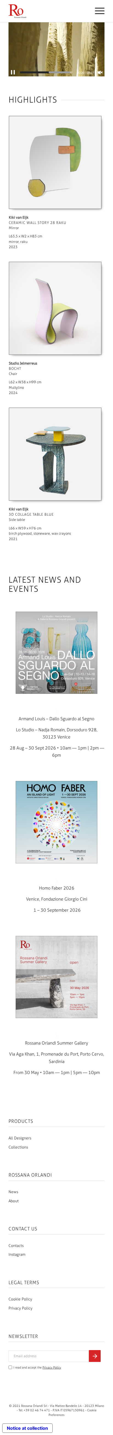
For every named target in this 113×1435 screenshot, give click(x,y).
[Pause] (13, 72)
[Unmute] (100, 72)
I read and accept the (37, 1367)
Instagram (17, 1254)
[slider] (46, 72)
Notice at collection (27, 1428)
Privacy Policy (20, 1308)
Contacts (16, 1245)
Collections (18, 1147)
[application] (56, 49)
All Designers (20, 1138)
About (14, 1201)
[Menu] (96, 11)
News (13, 1192)
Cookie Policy (20, 1299)
